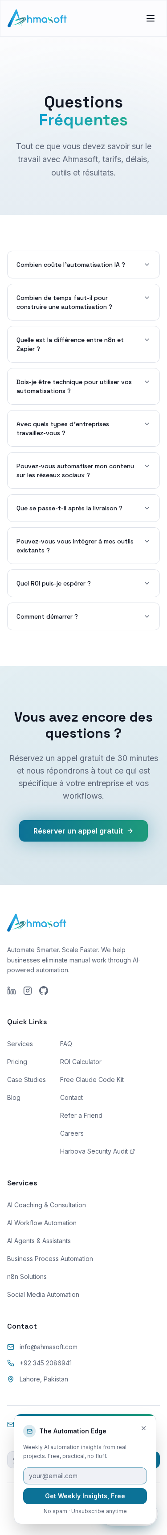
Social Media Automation (43, 1294)
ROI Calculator (81, 1061)
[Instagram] (27, 990)
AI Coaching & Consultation (46, 1205)
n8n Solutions (27, 1276)
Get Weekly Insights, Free (85, 1496)
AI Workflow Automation (42, 1223)
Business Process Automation (50, 1258)
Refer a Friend (81, 1115)
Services (20, 1044)
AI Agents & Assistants (39, 1240)
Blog (13, 1097)
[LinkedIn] (11, 990)
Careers (72, 1133)
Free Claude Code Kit (92, 1079)
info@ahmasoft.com (48, 1347)
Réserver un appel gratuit (78, 830)
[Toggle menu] (150, 18)
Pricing (17, 1061)
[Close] (143, 1428)
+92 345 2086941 (46, 1363)
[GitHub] (43, 990)
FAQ (66, 1044)
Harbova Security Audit (94, 1151)
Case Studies (26, 1079)
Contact (71, 1097)
